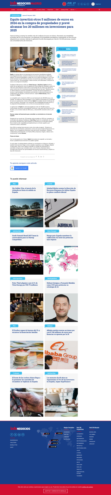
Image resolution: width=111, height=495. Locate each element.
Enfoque (50, 326)
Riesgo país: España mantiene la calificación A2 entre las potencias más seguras (69, 77)
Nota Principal (51, 231)
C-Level (49, 184)
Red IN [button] (73, 9)
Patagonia (80, 460)
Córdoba (79, 436)
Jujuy (78, 450)
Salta (78, 462)
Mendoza (79, 455)
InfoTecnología (81, 448)
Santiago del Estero (80, 472)
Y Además (16, 373)
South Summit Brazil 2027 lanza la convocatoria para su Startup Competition (69, 70)
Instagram (67, 439)
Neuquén (79, 457)
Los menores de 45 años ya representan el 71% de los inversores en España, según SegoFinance (68, 119)
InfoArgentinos (17, 278)
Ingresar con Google (21, 168)
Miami (91, 439)
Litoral (79, 452)
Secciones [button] (20, 9)
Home (13, 9)
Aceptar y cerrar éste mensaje (55, 491)
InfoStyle (79, 445)
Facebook (67, 432)
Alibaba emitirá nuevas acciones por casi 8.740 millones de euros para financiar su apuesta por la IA (69, 103)
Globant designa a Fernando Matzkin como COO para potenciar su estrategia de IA (68, 90)
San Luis (79, 467)
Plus (14, 184)
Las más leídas (40, 9)
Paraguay (92, 441)
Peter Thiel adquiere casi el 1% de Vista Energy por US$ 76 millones (69, 83)
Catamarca (80, 433)
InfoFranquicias (81, 441)
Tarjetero (50, 9)
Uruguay (91, 444)
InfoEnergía (80, 438)
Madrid (91, 436)
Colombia (92, 434)
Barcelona (92, 432)
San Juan (79, 464)
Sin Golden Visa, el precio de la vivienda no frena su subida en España (69, 56)
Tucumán (79, 475)
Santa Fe (79, 469)
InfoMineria (80, 443)
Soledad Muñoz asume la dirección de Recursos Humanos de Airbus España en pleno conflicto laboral (69, 63)
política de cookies (87, 487)
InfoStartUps (16, 15)
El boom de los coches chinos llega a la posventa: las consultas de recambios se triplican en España (68, 111)
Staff (57, 9)
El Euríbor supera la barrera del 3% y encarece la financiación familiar (69, 96)
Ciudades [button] (30, 9)
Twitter (66, 434)
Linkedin (66, 436)
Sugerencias (14, 440)
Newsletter (64, 9)
